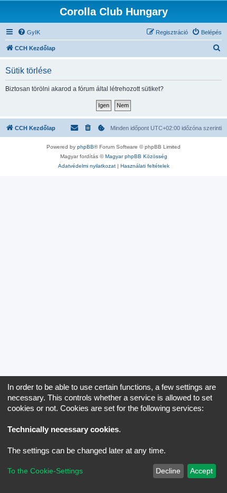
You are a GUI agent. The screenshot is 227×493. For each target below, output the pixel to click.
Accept (201, 471)
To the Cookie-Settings (45, 471)
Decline (168, 471)
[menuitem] (28, 32)
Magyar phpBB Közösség (136, 156)
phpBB (85, 147)
